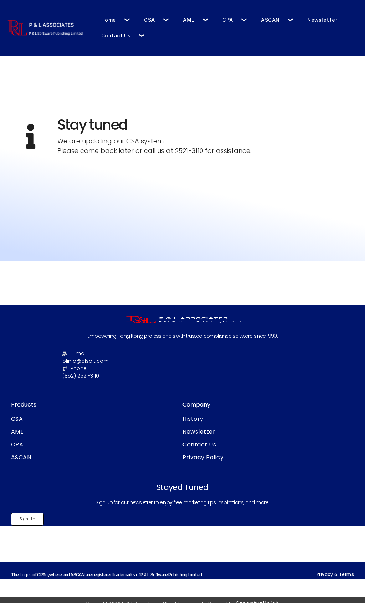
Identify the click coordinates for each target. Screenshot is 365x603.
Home (108, 20)
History (193, 419)
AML (189, 20)
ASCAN (270, 20)
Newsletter (322, 20)
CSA (149, 20)
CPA (227, 20)
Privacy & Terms (335, 574)
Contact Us (116, 35)
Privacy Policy (202, 457)
